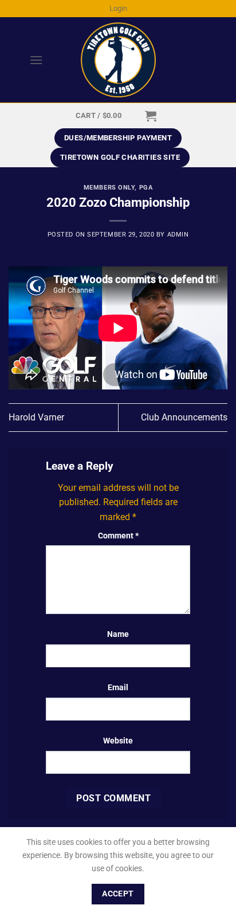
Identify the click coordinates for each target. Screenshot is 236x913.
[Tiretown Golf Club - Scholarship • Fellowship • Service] (118, 59)
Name (118, 634)
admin (178, 234)
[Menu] (26, 60)
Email (118, 687)
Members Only (109, 187)
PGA (146, 187)
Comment (118, 536)
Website (118, 741)
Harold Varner (36, 417)
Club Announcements (184, 417)
